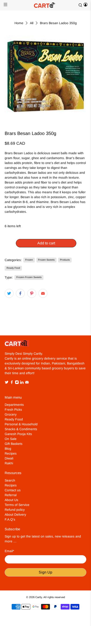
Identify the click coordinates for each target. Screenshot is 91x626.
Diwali (9, 458)
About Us (11, 500)
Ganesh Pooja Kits (18, 434)
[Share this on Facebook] (20, 293)
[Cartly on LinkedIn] (22, 383)
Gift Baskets (13, 444)
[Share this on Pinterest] (31, 293)
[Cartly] (45, 5)
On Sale (11, 439)
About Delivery (15, 514)
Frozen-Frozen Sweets (29, 277)
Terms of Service (17, 505)
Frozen (29, 259)
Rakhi (9, 463)
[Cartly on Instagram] (17, 383)
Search (10, 480)
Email (9, 551)
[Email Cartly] (27, 383)
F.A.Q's (10, 519)
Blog (8, 448)
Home (18, 23)
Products (65, 259)
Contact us (13, 490)
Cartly (38, 597)
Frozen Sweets (46, 259)
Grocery (11, 414)
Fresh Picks (13, 409)
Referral (11, 495)
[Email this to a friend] (42, 293)
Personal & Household (21, 424)
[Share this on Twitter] (9, 293)
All (31, 23)
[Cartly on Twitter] (7, 383)
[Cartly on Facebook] (12, 383)
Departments (14, 404)
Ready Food (13, 267)
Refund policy (15, 509)
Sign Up (45, 572)
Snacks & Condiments (21, 429)
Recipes (11, 453)
